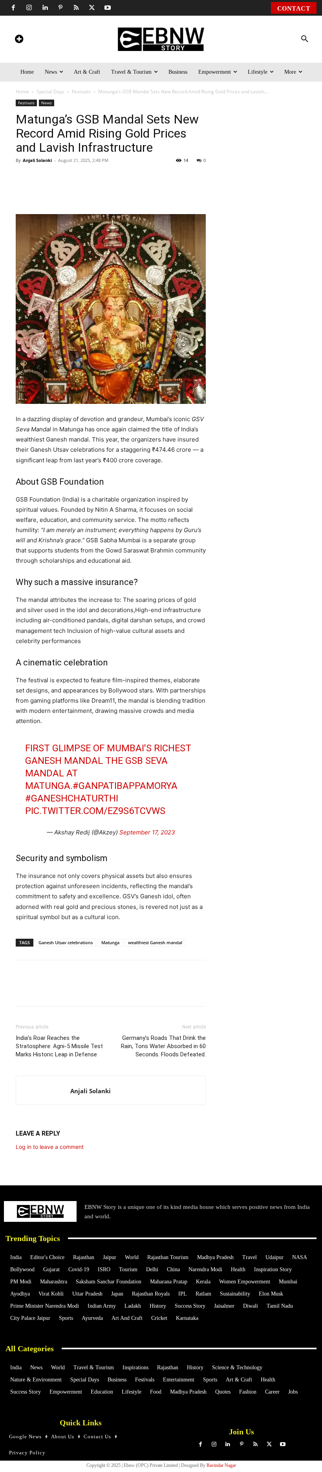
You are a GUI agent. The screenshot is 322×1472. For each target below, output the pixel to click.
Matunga (110, 942)
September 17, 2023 (147, 832)
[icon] (19, 40)
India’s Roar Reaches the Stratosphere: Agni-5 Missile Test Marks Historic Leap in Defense (59, 1046)
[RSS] (76, 8)
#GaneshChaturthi (71, 798)
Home (22, 91)
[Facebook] (13, 8)
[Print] (142, 192)
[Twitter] (92, 8)
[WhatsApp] (70, 192)
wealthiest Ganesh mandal (155, 942)
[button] (304, 39)
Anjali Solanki (37, 160)
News (46, 102)
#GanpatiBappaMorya (125, 785)
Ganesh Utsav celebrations (65, 942)
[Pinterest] (60, 8)
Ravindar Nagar (221, 1465)
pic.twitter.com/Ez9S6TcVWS (95, 810)
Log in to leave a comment (50, 1146)
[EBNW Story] (161, 39)
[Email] (178, 192)
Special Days (50, 91)
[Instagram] (29, 8)
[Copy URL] (160, 192)
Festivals (81, 91)
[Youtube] (107, 8)
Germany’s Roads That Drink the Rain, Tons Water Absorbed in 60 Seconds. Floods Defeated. (163, 1046)
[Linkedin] (45, 8)
